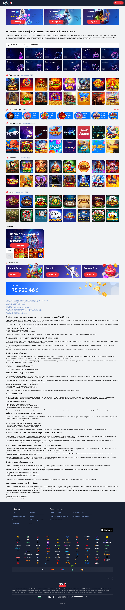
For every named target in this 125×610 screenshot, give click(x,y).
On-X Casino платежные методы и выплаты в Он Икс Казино (24, 310)
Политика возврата (56, 520)
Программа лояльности (19, 516)
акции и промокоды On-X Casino (15, 304)
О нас (13, 512)
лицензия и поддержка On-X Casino (16, 313)
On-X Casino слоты (11, 306)
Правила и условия (55, 512)
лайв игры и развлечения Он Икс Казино (18, 307)
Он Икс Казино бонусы (13, 303)
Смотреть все (26, 75)
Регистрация (118, 3)
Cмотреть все (28, 123)
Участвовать (19, 245)
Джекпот (14, 520)
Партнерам (15, 523)
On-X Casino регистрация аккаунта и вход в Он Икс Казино (23, 302)
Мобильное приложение (36, 520)
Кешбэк (31, 516)
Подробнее (94, 22)
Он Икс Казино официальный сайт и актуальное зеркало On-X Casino (27, 300)
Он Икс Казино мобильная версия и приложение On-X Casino (24, 309)
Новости (32, 512)
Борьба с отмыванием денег (80, 516)
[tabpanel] (24, 17)
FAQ (30, 523)
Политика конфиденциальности (59, 516)
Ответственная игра (78, 512)
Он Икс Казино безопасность (15, 312)
